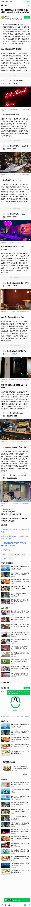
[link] (5, 905)
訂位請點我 (13, 354)
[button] (2, 905)
